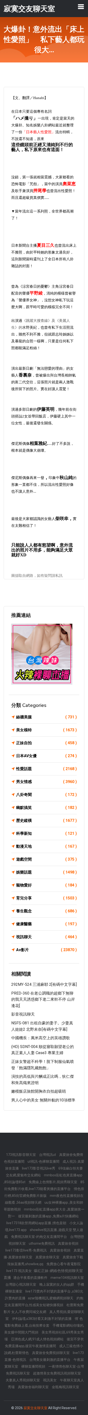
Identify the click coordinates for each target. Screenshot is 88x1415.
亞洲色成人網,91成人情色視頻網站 (37, 1339)
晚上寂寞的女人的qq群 (57, 1284)
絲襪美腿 (46, 717)
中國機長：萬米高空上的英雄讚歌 (40, 1038)
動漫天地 (46, 846)
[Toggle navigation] (80, 6)
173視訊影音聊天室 (21, 1155)
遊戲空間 (46, 859)
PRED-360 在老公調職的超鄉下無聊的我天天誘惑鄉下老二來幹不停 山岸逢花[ (43, 999)
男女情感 (46, 781)
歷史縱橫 (46, 820)
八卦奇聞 (46, 794)
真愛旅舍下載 (73, 1257)
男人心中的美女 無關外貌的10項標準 (43, 1100)
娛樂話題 (46, 872)
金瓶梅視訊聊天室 (65, 1387)
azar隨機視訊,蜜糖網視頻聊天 (51, 1298)
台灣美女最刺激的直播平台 (50, 1360)
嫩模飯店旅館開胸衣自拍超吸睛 (38, 1091)
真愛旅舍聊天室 (47, 1257)
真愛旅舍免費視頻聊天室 (51, 1353)
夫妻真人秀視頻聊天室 (23, 1380)
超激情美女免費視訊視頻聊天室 (57, 1373)
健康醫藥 (46, 924)
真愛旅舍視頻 (68, 1243)
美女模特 (46, 730)
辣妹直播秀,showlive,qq (25, 1264)
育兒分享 (46, 898)
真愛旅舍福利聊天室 (33, 1387)
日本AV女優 (46, 755)
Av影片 (46, 949)
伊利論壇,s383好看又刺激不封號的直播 (42, 1319)
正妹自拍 (46, 743)
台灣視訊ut (48, 1155)
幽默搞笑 (46, 807)
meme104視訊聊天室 (67, 1278)
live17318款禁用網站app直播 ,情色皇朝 (36, 1223)
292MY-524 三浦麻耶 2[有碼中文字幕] (44, 984)
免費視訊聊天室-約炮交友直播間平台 (39, 1237)
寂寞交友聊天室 (35, 1408)
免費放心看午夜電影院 (63, 1264)
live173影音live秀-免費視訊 (26, 1250)
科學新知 (46, 833)
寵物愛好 (46, 885)
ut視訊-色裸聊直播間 (44, 1161)
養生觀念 (46, 911)
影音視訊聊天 (23, 1014)
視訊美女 (50, 1380)
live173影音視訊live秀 (39, 1168)
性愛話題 (46, 768)
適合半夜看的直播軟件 (30, 1278)
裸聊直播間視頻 (33, 1366)
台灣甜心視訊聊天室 (21, 1284)
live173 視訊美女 (19, 1271)
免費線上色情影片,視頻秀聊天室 (53, 1182)
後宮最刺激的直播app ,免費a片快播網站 (48, 1216)
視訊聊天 (46, 937)
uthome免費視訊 (42, 1243)
